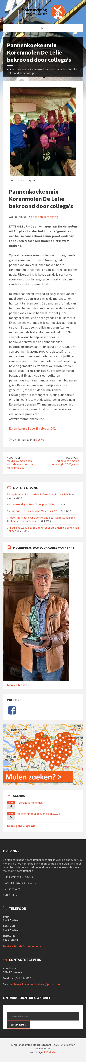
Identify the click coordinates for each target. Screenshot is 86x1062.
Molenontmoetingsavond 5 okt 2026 (38, 813)
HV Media (50, 1052)
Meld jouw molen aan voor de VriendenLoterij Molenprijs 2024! (21, 464)
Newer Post (13, 457)
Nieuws (22, 69)
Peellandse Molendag (30, 802)
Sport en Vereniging (44, 217)
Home (10, 69)
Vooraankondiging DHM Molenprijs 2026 (30, 504)
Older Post (72, 457)
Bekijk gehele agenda (21, 826)
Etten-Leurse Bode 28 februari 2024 (33, 428)
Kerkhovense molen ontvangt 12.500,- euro (65, 462)
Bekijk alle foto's (18, 685)
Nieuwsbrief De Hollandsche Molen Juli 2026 (33, 511)
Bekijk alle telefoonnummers (22, 946)
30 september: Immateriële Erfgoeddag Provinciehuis (39, 494)
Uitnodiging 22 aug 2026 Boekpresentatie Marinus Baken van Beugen (43, 529)
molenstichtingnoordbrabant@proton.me (35, 984)
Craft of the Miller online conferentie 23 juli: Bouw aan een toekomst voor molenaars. (41, 519)
